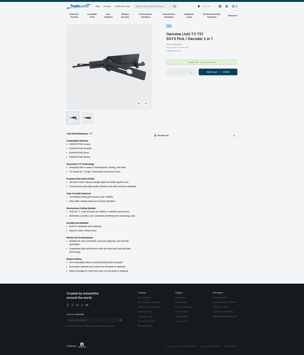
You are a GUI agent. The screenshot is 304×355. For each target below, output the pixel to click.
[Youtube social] (87, 305)
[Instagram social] (72, 305)
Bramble (234, 346)
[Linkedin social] (77, 305)
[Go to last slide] (138, 103)
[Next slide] (145, 103)
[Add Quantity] (193, 72)
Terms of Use (181, 321)
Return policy (181, 311)
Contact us (180, 297)
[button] (72, 118)
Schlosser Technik (146, 321)
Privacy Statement (183, 307)
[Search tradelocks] (175, 6)
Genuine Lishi (176, 44)
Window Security (145, 326)
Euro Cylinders (144, 297)
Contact (107, 6)
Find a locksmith (220, 297)
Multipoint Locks (145, 316)
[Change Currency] (219, 6)
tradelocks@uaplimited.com (225, 316)
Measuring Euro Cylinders (224, 302)
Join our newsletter (75, 314)
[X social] (82, 305)
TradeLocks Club (122, 6)
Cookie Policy (181, 302)
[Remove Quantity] (169, 72)
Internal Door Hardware (149, 307)
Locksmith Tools (145, 311)
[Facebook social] (67, 305)
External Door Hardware (149, 302)
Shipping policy (182, 316)
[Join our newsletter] (121, 320)
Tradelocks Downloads (223, 311)
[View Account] (226, 6)
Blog (98, 6)
